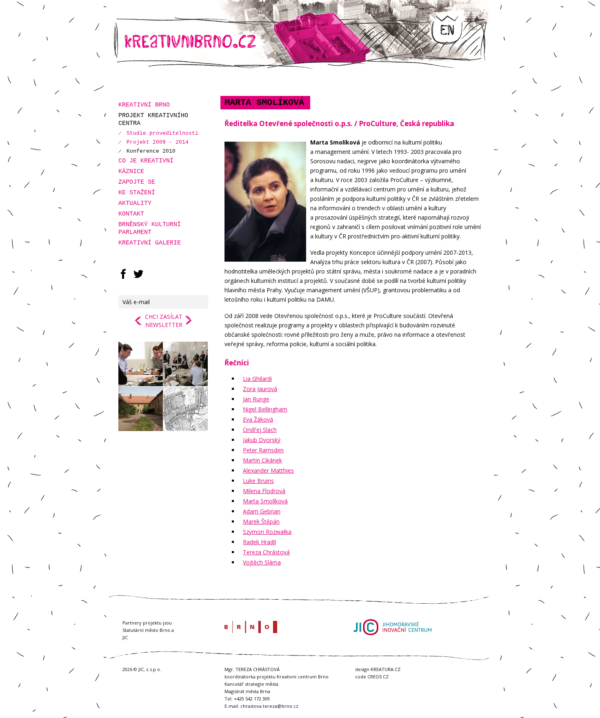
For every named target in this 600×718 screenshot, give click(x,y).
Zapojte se (136, 182)
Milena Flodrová (264, 491)
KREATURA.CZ (385, 669)
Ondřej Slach (260, 429)
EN (446, 30)
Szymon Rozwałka (267, 532)
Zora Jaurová (260, 389)
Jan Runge (256, 399)
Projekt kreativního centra (153, 119)
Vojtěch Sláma (262, 562)
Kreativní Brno (144, 105)
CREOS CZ (378, 677)
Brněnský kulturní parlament (149, 228)
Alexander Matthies (268, 470)
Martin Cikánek (262, 460)
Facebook (123, 274)
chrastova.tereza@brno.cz (269, 706)
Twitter (138, 274)
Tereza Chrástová (266, 552)
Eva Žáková (258, 419)
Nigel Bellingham (265, 409)
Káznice (131, 171)
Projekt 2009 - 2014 (158, 142)
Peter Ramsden (263, 450)
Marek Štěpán (261, 521)
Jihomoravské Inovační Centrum (392, 627)
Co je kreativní (145, 161)
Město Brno (251, 627)
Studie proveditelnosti (162, 133)
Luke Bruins (258, 481)
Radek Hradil (259, 542)
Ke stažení (136, 192)
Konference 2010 (151, 151)
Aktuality (134, 203)
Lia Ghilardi (257, 378)
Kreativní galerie (149, 243)
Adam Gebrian (261, 511)
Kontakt (131, 214)
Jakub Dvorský (261, 440)
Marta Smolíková (265, 501)
